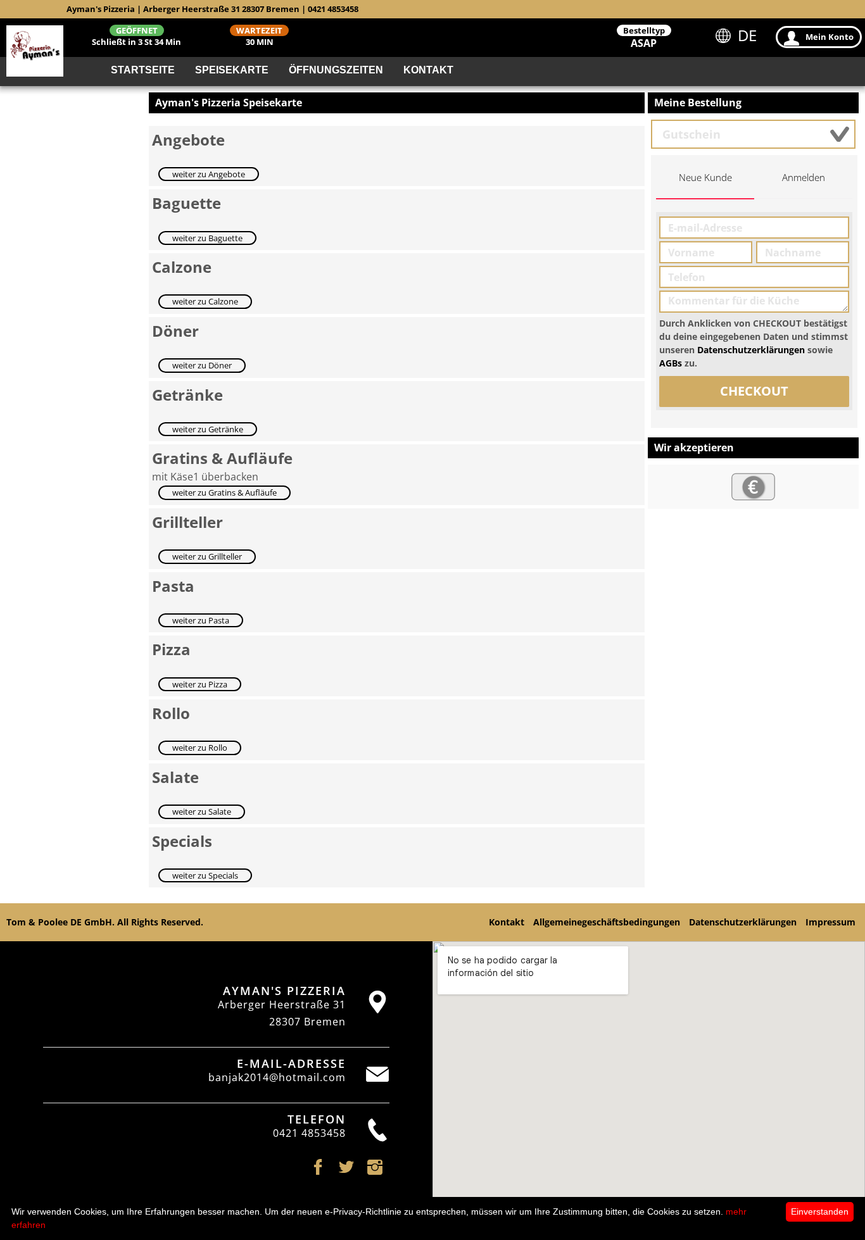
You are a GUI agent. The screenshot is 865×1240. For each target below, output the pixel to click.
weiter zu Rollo (199, 747)
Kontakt (428, 70)
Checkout (754, 390)
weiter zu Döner (202, 365)
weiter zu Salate (201, 811)
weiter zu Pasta (200, 620)
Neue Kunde (705, 177)
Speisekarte (231, 70)
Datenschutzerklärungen (751, 350)
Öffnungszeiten (336, 70)
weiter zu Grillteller (207, 556)
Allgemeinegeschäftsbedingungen (606, 922)
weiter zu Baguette (207, 238)
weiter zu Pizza (199, 684)
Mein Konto (829, 36)
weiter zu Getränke (207, 429)
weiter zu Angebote (208, 174)
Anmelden (803, 177)
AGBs (670, 363)
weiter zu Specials (205, 875)
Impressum (830, 922)
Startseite (143, 70)
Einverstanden (820, 1211)
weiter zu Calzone (205, 301)
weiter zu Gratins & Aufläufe (224, 492)
